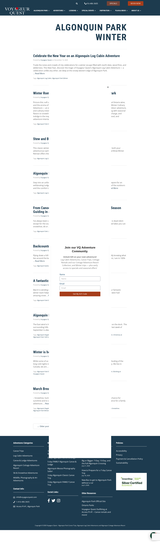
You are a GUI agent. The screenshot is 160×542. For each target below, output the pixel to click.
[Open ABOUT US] (140, 10)
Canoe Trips (18, 451)
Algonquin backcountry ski (46, 266)
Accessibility (121, 451)
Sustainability (122, 463)
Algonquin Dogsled (43, 335)
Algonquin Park (42, 231)
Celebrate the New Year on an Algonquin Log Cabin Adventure (76, 56)
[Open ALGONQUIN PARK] (49, 10)
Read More (40, 73)
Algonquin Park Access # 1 (46, 124)
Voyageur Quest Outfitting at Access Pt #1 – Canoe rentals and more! (96, 512)
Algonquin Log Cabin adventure (48, 193)
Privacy (119, 455)
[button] (108, 87)
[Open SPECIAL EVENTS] (95, 10)
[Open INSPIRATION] (111, 10)
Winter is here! (43, 352)
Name (62, 274)
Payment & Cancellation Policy (129, 459)
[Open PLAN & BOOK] (127, 10)
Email (62, 283)
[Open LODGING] (77, 10)
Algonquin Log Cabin (44, 78)
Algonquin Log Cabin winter (46, 158)
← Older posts (43, 426)
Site (104, 501)
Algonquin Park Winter (60, 78)
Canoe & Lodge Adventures (25, 460)
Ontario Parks (88, 505)
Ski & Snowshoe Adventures (25, 473)
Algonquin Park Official (92, 501)
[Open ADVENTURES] (64, 10)
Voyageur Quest (46, 60)
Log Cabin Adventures (23, 455)
